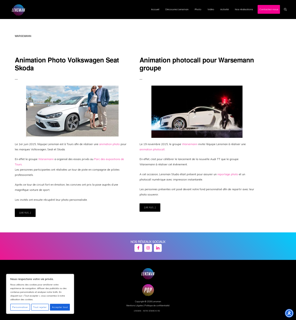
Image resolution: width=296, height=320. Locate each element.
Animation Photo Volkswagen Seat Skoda (67, 63)
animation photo (109, 144)
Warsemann (46, 159)
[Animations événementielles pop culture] (148, 297)
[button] (285, 9)
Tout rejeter (40, 307)
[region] (40, 294)
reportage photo (227, 174)
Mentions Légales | (135, 305)
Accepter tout (60, 307)
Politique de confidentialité (157, 305)
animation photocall (152, 149)
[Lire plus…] (27, 214)
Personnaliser (20, 307)
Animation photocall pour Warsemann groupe (197, 63)
